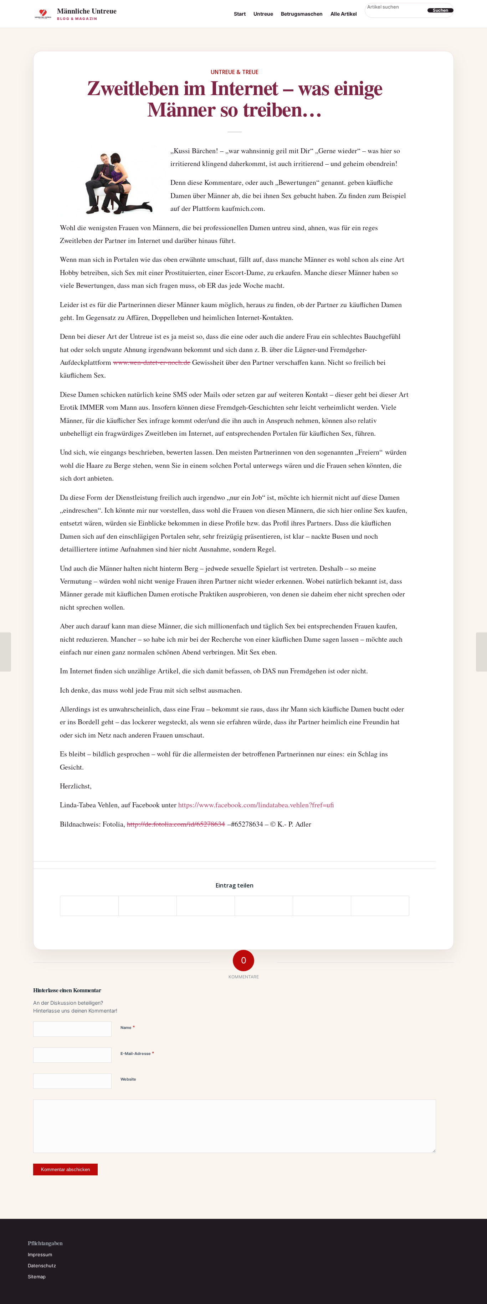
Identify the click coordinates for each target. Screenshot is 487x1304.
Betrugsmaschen (302, 14)
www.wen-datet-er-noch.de (151, 362)
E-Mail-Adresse (137, 1053)
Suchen (440, 10)
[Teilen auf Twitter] (147, 906)
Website (128, 1079)
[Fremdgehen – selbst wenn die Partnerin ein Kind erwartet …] (5, 652)
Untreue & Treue (234, 72)
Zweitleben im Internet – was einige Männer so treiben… (234, 98)
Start (240, 14)
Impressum (40, 1254)
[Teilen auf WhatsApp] (206, 906)
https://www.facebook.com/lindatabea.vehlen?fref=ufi (256, 804)
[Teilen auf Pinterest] (264, 906)
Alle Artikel (343, 14)
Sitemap (37, 1276)
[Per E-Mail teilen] (380, 906)
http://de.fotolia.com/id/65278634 (176, 824)
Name (128, 1027)
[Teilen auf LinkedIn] (322, 906)
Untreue (263, 14)
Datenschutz (42, 1265)
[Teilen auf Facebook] (89, 906)
